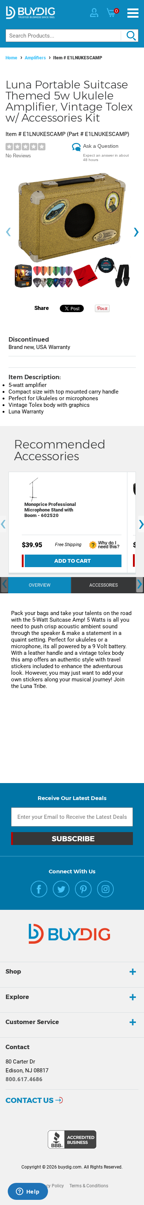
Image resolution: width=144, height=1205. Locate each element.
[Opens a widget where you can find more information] (27, 1192)
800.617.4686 (24, 1079)
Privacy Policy (50, 1185)
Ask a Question (101, 146)
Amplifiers (35, 57)
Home (11, 57)
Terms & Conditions (88, 1185)
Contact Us (30, 1100)
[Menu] (132, 13)
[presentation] (8, 232)
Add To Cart (72, 561)
